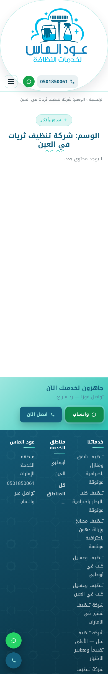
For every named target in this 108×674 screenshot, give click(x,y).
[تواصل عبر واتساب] (29, 81)
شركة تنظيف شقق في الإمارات (90, 613)
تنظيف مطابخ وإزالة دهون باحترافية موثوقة (90, 533)
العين (60, 473)
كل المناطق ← (56, 493)
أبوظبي (57, 462)
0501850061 (21, 483)
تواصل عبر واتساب (25, 497)
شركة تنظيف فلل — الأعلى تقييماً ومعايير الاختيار (89, 645)
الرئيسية (96, 99)
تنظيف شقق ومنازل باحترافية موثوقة (90, 469)
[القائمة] (11, 81)
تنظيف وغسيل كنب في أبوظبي (88, 566)
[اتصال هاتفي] (14, 660)
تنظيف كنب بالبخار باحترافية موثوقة (88, 501)
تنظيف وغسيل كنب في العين (88, 589)
